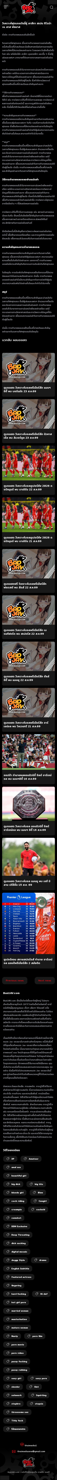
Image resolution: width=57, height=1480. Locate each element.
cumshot (16, 1218)
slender (15, 1386)
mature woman (19, 1327)
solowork (16, 1395)
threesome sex (19, 1412)
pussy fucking (19, 1361)
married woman (19, 1310)
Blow (40, 1192)
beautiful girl (18, 1175)
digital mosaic (19, 1251)
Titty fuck (17, 1420)
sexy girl (16, 1378)
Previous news (15, 980)
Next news (44, 980)
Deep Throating (20, 1234)
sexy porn (41, 1378)
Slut (36, 1386)
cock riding (17, 1201)
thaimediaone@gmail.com (31, 1451)
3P (12, 1158)
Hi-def (44, 1294)
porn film (37, 1336)
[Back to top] (52, 1475)
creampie (16, 1209)
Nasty (14, 1336)
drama (42, 1260)
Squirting (41, 1395)
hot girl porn (18, 1302)
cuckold (40, 1209)
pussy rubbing (19, 1370)
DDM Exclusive (19, 1226)
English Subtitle (20, 1268)
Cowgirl (43, 1201)
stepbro (16, 1403)
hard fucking (18, 1294)
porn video (17, 1353)
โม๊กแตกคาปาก (18, 1429)
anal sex (16, 1167)
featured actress (21, 1277)
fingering (16, 1285)
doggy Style (18, 1260)
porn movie (17, 1344)
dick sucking (18, 1243)
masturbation (19, 1319)
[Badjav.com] (28, 8)
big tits (39, 1184)
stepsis (39, 1403)
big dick (15, 1184)
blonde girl (17, 1192)
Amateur (33, 1158)
